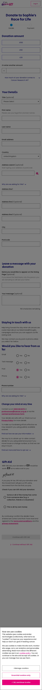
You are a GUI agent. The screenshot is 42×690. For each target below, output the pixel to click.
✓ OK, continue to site (21, 682)
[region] (21, 658)
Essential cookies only (21, 675)
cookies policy (25, 653)
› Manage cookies (21, 668)
